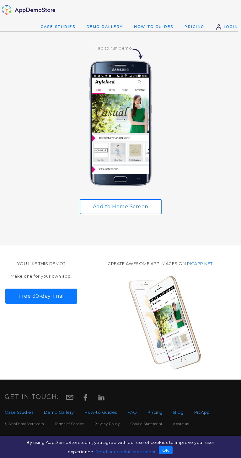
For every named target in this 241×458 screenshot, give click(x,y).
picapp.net (200, 263)
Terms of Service (69, 424)
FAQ (132, 412)
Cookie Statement (147, 424)
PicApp (202, 412)
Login (230, 26)
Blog (178, 412)
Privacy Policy (107, 424)
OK (165, 450)
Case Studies (58, 26)
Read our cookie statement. (126, 451)
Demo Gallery (105, 26)
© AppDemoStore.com (24, 424)
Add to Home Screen (120, 207)
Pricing (195, 26)
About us (181, 424)
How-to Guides (154, 26)
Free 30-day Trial (41, 296)
